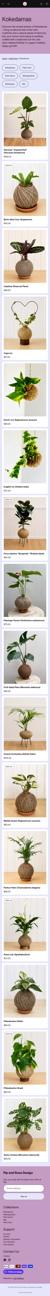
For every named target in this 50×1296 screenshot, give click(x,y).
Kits (23, 84)
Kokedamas (10, 68)
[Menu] (3, 4)
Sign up (24, 1196)
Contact (6, 1256)
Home (4, 58)
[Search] (8, 4)
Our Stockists (9, 1242)
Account (6, 1234)
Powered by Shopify (35, 1287)
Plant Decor (10, 76)
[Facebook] (4, 1259)
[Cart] (47, 4)
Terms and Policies (25, 1292)
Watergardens (28, 76)
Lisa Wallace (18, 1278)
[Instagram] (9, 1259)
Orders (6, 1236)
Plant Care (27, 68)
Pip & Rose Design (20, 1287)
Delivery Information (11, 1239)
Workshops (9, 84)
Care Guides (8, 1244)
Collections (13, 58)
